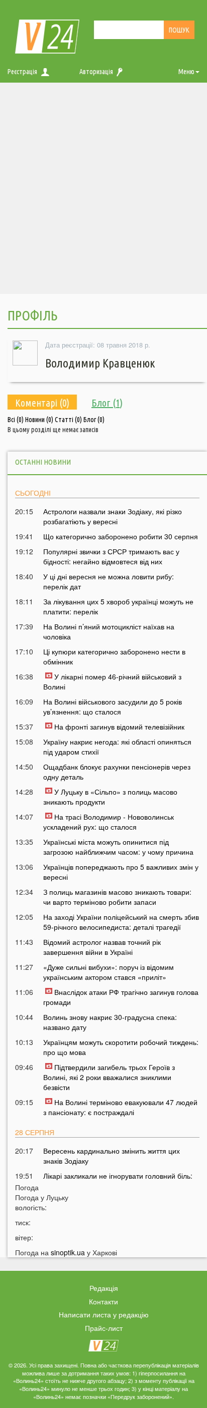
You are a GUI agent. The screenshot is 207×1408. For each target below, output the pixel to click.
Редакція (103, 1288)
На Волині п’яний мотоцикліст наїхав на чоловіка (108, 631)
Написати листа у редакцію (104, 1314)
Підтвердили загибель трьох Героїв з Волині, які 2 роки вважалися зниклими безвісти (109, 1077)
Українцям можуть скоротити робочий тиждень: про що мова (120, 1047)
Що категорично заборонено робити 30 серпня (120, 536)
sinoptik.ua (68, 1252)
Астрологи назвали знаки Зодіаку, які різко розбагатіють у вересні (112, 516)
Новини (39, 420)
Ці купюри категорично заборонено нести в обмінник (114, 656)
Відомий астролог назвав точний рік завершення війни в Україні (102, 947)
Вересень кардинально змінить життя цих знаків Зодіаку (111, 1156)
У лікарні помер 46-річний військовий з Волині (112, 681)
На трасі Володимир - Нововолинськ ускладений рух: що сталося (108, 822)
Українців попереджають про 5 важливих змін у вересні (120, 872)
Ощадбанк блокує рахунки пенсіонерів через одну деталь (116, 772)
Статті (68, 420)
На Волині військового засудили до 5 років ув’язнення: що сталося (112, 706)
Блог (94, 420)
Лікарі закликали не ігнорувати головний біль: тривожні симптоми (117, 1181)
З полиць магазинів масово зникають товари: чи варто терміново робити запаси (117, 897)
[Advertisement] (103, 191)
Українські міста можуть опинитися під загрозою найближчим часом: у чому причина (118, 847)
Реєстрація (22, 72)
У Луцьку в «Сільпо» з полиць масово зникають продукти (110, 797)
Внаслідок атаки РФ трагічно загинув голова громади (120, 997)
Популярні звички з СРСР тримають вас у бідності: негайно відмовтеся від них (111, 556)
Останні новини (43, 462)
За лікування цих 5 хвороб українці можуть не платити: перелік (118, 606)
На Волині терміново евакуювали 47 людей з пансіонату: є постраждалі (120, 1107)
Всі (16, 420)
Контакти (103, 1301)
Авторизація (96, 72)
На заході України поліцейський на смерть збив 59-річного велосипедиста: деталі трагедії (121, 922)
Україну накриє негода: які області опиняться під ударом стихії (117, 747)
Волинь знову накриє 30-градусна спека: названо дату (110, 1022)
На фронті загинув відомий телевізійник (119, 727)
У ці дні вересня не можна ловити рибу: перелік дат (108, 581)
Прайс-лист (104, 1328)
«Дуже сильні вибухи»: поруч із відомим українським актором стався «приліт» (108, 972)
